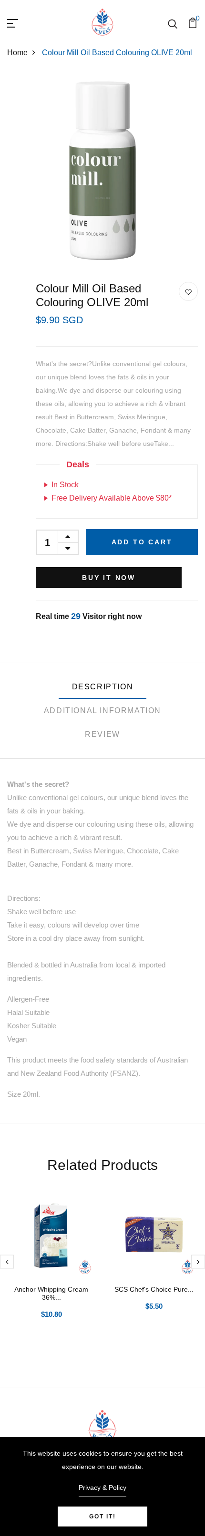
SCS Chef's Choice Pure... (154, 1289)
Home (17, 52)
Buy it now (108, 577)
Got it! (102, 1516)
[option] (51, 1269)
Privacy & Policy (102, 1487)
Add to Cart (142, 542)
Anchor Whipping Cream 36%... (51, 1293)
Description (102, 687)
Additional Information (102, 710)
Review (102, 734)
